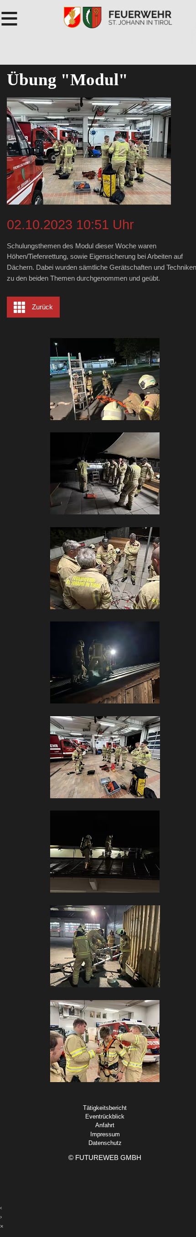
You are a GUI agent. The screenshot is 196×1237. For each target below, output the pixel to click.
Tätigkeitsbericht (105, 1107)
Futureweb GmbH (108, 1157)
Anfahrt (104, 1125)
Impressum (105, 1134)
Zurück (42, 307)
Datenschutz (105, 1142)
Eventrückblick (104, 1116)
